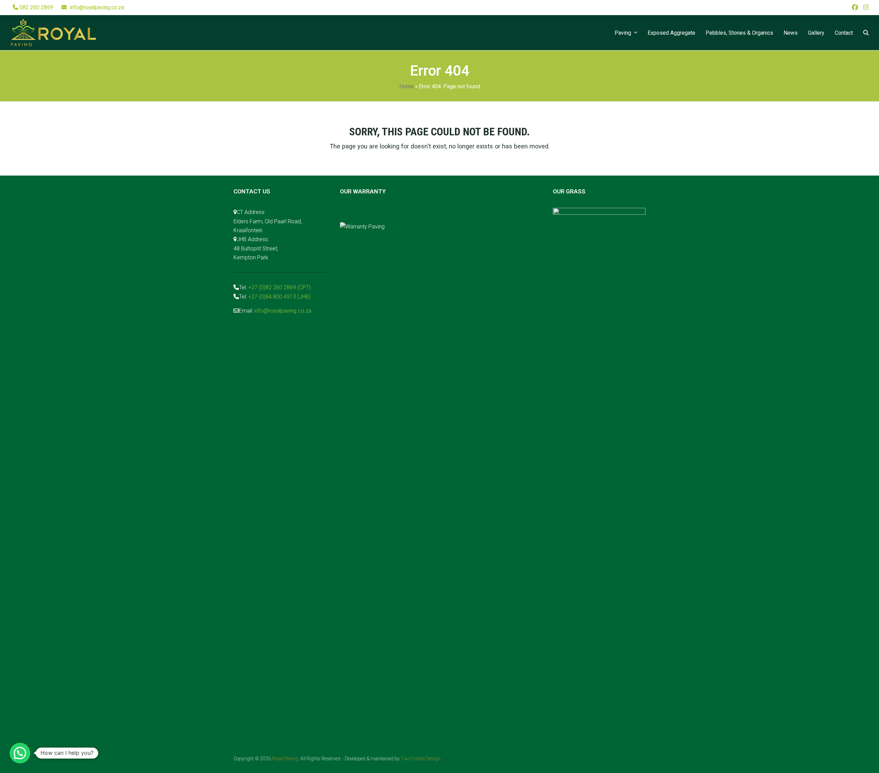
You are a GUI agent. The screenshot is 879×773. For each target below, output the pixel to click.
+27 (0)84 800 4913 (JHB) (279, 296)
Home (406, 86)
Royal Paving (285, 758)
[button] (866, 32)
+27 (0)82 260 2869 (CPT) (279, 287)
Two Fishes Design (421, 758)
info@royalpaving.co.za (97, 7)
